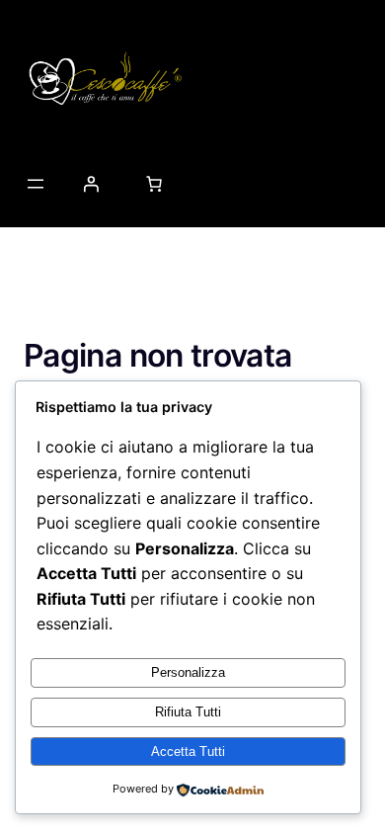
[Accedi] (91, 184)
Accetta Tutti (188, 751)
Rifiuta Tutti (188, 712)
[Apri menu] (35, 184)
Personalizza (188, 672)
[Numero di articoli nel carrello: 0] (154, 184)
